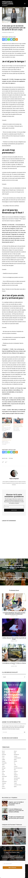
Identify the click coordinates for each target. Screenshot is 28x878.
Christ (3, 756)
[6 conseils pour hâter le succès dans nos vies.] (7, 435)
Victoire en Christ (17, 784)
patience (16, 771)
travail (15, 783)
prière (15, 773)
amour (15, 751)
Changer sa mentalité (8, 32)
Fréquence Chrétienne (7, 2)
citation (15, 756)
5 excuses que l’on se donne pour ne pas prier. (6, 425)
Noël (3, 769)
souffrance (4, 781)
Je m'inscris (13, 867)
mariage (3, 768)
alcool (3, 751)
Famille (15, 761)
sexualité (16, 779)
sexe (3, 779)
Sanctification (17, 778)
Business (4, 754)
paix (15, 769)
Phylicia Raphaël (14, 478)
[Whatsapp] (8, 39)
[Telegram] (11, 39)
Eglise (15, 759)
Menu (25, 3)
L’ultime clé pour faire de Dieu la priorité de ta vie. (14, 638)
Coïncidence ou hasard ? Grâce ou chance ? (14, 663)
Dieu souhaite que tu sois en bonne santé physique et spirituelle (18, 425)
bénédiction (16, 754)
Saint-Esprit (4, 776)
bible (15, 752)
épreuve (3, 788)
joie (15, 764)
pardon (3, 771)
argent (3, 752)
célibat (3, 759)
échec (3, 786)
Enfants (3, 761)
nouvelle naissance (18, 768)
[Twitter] (6, 39)
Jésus (3, 766)
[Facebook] (3, 39)
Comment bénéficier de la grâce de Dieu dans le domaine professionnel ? (14, 613)
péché (3, 774)
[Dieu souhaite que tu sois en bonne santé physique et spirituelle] (18, 420)
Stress (15, 781)
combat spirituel (17, 757)
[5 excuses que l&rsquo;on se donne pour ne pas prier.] (7, 420)
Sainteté (15, 776)
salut (3, 778)
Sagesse (16, 774)
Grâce (3, 764)
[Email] (14, 39)
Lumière (15, 766)
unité (3, 784)
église (15, 786)
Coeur (3, 757)
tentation (4, 783)
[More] (16, 39)
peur (3, 773)
